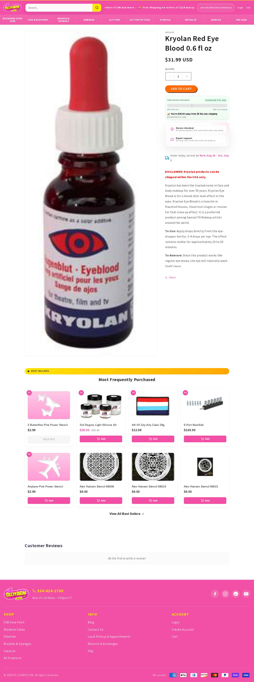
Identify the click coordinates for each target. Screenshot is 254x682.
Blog (91, 622)
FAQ (90, 651)
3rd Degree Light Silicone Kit (98, 424)
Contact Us (96, 629)
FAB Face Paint (14, 622)
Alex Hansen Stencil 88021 (201, 486)
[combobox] (58, 8)
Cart (248, 7)
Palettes (10, 637)
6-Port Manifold (194, 424)
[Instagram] (225, 594)
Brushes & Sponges (63, 19)
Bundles (216, 19)
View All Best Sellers (125, 513)
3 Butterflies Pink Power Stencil (48, 424)
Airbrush (89, 19)
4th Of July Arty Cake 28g (148, 424)
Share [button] (172, 277)
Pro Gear (241, 19)
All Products (13, 658)
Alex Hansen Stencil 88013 (149, 486)
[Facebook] (215, 594)
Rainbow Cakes (14, 629)
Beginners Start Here (13, 19)
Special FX (191, 19)
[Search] (96, 8)
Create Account (183, 629)
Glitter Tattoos (140, 19)
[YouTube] (246, 594)
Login (240, 7)
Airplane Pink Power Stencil (45, 486)
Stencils (165, 19)
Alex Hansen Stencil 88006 (97, 486)
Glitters (114, 19)
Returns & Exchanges (103, 644)
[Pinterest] (236, 594)
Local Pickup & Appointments (109, 637)
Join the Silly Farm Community (216, 7)
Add (103, 438)
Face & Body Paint (38, 19)
